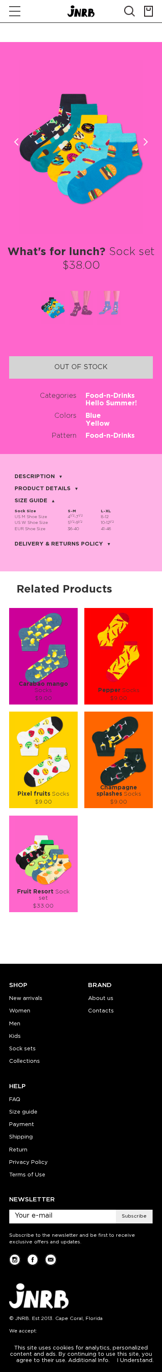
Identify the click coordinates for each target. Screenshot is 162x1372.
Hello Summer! (111, 403)
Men (14, 1024)
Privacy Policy (28, 1162)
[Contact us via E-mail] (50, 1259)
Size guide (23, 1112)
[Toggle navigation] (14, 11)
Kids (15, 1036)
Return (18, 1150)
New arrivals (25, 998)
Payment (21, 1124)
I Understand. (135, 1360)
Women (19, 1011)
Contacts (101, 1011)
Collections (24, 1061)
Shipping (21, 1137)
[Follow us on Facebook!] (32, 1259)
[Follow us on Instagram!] (14, 1259)
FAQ (14, 1099)
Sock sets (22, 1049)
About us (100, 998)
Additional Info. (89, 1360)
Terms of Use (27, 1175)
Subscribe (134, 1216)
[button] (145, 142)
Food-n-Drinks (110, 396)
